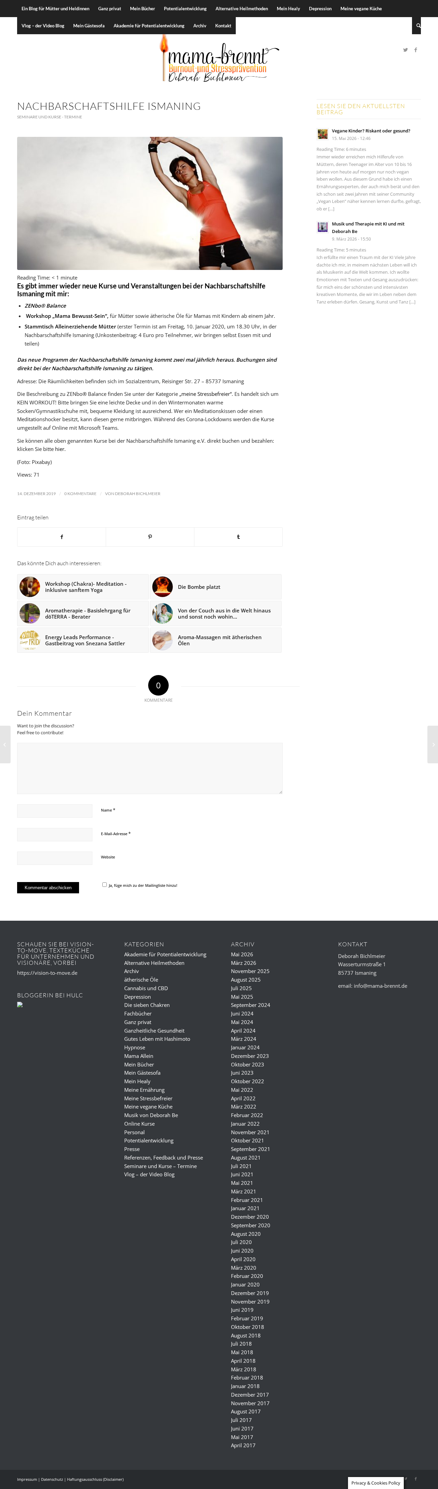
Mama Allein (138, 1055)
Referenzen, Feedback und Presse (163, 1157)
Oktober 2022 (247, 1081)
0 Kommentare (80, 493)
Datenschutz (52, 1479)
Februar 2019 (247, 1318)
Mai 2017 (242, 1437)
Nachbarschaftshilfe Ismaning (109, 106)
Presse (132, 1148)
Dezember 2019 (250, 1293)
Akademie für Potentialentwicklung (165, 954)
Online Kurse (139, 1123)
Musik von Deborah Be (151, 1115)
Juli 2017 (241, 1419)
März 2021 (243, 1191)
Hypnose (134, 1047)
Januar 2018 (245, 1386)
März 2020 (243, 1267)
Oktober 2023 (247, 1064)
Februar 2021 (247, 1199)
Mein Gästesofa (142, 1072)
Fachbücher (138, 1013)
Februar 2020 (247, 1275)
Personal (134, 1132)
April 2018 (243, 1360)
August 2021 (246, 1157)
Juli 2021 (241, 1166)
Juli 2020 (241, 1242)
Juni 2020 (242, 1250)
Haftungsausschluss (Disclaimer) (95, 1479)
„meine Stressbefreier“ (205, 393)
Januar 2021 (245, 1208)
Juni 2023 (242, 1072)
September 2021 (250, 1148)
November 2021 (250, 1132)
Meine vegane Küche (148, 1106)
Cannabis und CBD (146, 988)
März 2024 (243, 1038)
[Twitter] (405, 49)
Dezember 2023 (250, 1055)
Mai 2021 (242, 1182)
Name (108, 810)
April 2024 (243, 1030)
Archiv (131, 971)
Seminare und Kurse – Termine (160, 1166)
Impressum (27, 1479)
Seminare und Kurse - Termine (49, 116)
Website (108, 856)
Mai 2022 (242, 1089)
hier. (60, 448)
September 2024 (250, 1004)
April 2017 (243, 1445)
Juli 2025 (241, 988)
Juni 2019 (242, 1309)
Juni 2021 (242, 1174)
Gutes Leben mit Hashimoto (157, 1038)
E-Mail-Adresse (116, 833)
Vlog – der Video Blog (149, 1174)
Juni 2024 (242, 1013)
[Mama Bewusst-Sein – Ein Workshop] (5, 744)
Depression (137, 996)
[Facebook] (416, 49)
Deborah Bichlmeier (137, 493)
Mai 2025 (242, 996)
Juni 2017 (242, 1428)
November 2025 (250, 971)
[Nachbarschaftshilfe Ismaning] (150, 203)
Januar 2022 (245, 1123)
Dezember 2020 (250, 1216)
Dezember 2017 (250, 1394)
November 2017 (250, 1403)
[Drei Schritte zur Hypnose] (432, 744)
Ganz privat (137, 1022)
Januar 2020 (245, 1284)
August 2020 (246, 1233)
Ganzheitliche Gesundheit (154, 1030)
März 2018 (243, 1369)
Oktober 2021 (247, 1140)
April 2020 (243, 1259)
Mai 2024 (242, 1022)
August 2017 (246, 1411)
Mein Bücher (139, 1064)
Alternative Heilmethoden (154, 962)
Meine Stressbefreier (148, 1098)
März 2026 (243, 962)
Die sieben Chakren (147, 1004)
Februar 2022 (247, 1115)
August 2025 (246, 979)
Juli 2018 (241, 1343)
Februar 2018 (247, 1377)
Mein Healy (137, 1081)
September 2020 (250, 1225)
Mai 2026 (242, 954)
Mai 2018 (242, 1352)
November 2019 (250, 1301)
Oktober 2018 (247, 1326)
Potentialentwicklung (148, 1140)
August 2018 (246, 1335)
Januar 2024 (245, 1047)
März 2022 (243, 1106)
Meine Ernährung (144, 1089)
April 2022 (243, 1098)
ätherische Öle (141, 979)
